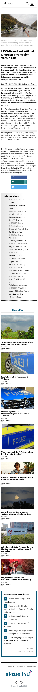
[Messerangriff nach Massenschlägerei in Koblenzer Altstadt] (17, 397)
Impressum (31, 667)
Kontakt (11, 667)
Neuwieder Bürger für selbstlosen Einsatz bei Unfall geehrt (18, 247)
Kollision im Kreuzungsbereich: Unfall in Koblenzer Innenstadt (19, 270)
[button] (19, 177)
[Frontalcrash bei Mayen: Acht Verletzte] (17, 363)
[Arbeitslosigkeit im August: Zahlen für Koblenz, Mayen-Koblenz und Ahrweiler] (17, 533)
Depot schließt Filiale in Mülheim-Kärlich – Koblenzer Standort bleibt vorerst (19, 609)
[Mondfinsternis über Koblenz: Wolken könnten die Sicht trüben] (17, 498)
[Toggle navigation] (32, 4)
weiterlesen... (6, 349)
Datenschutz (20, 667)
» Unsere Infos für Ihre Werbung (25, 651)
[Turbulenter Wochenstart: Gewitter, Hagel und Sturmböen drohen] (17, 327)
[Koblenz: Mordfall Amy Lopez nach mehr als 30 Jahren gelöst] (17, 468)
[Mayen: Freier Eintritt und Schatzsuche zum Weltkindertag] (17, 566)
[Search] (27, 4)
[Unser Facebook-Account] (17, 681)
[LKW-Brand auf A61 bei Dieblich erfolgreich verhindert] (19, 25)
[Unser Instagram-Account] (21, 681)
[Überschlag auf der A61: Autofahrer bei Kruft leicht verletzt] (18, 436)
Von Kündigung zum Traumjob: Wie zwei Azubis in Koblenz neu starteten (18, 640)
